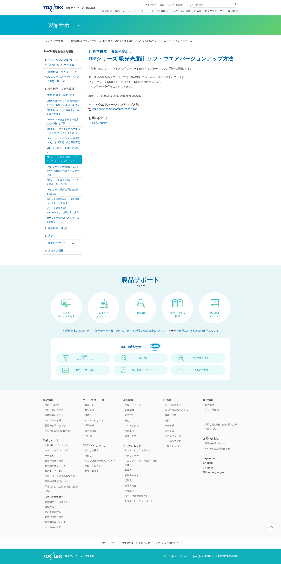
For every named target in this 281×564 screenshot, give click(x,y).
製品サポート (60, 41)
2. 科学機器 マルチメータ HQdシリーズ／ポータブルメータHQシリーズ (62, 77)
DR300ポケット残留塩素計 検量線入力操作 (63, 112)
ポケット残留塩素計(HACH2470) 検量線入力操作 (63, 210)
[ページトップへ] (271, 527)
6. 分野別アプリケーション (61, 243)
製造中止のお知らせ (77, 330)
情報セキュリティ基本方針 (136, 542)
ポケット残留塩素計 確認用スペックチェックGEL (63, 201)
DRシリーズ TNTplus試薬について (63, 150)
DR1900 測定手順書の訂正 (61, 95)
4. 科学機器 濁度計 (57, 228)
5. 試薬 (49, 235)
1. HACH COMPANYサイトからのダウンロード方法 (61, 62)
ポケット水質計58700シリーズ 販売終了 (64, 220)
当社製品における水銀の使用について (196, 330)
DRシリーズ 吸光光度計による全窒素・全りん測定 (63, 182)
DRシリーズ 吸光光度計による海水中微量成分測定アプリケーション (63, 170)
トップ (46, 41)
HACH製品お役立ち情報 (84, 41)
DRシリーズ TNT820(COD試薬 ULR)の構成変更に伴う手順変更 (63, 140)
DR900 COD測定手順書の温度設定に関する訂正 (63, 121)
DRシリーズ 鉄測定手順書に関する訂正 (63, 191)
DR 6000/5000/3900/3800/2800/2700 (114, 109)
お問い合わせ (99, 122)
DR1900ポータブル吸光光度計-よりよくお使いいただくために (63, 103)
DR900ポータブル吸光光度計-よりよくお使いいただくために (64, 131)
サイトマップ (109, 542)
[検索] (235, 4)
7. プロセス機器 (54, 250)
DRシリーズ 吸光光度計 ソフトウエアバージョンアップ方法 (63, 159)
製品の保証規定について (150, 330)
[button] (150, 4)
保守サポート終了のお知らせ (112, 330)
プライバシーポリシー (167, 542)
